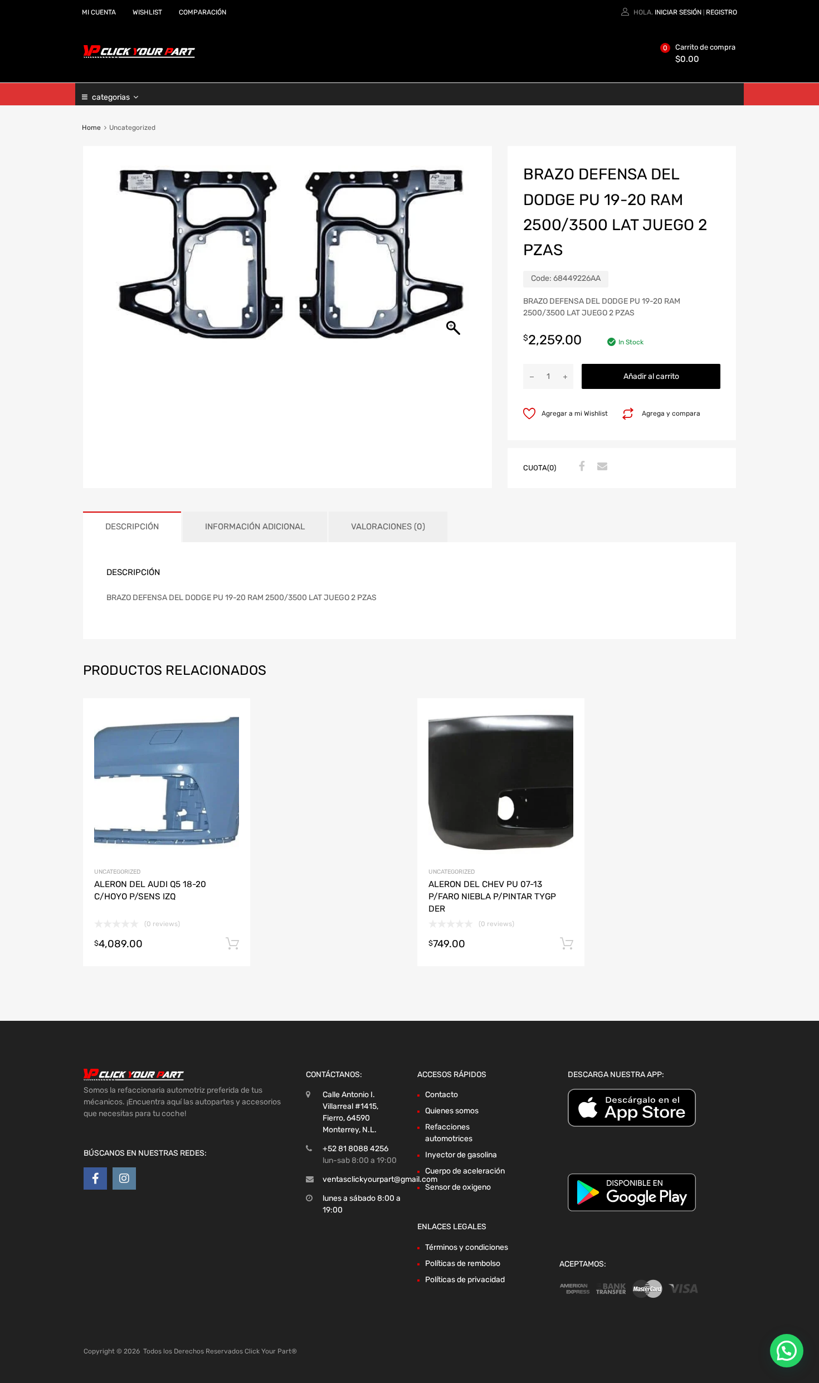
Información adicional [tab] (255, 527)
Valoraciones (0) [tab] (388, 527)
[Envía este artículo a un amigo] (600, 467)
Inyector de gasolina (461, 1155)
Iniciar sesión (678, 12)
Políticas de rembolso (462, 1263)
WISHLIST (147, 12)
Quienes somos (452, 1111)
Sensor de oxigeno (458, 1187)
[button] (786, 1350)
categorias (111, 97)
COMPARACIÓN (202, 12)
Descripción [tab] (132, 527)
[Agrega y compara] (232, 737)
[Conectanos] (95, 1178)
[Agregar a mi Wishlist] (232, 719)
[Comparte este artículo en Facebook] (580, 467)
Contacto (441, 1094)
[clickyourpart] (139, 56)
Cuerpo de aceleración (465, 1171)
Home (91, 128)
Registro (721, 12)
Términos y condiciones (466, 1247)
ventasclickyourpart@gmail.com (380, 1179)
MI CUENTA (99, 12)
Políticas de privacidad (465, 1279)
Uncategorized (117, 871)
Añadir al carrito (651, 376)
